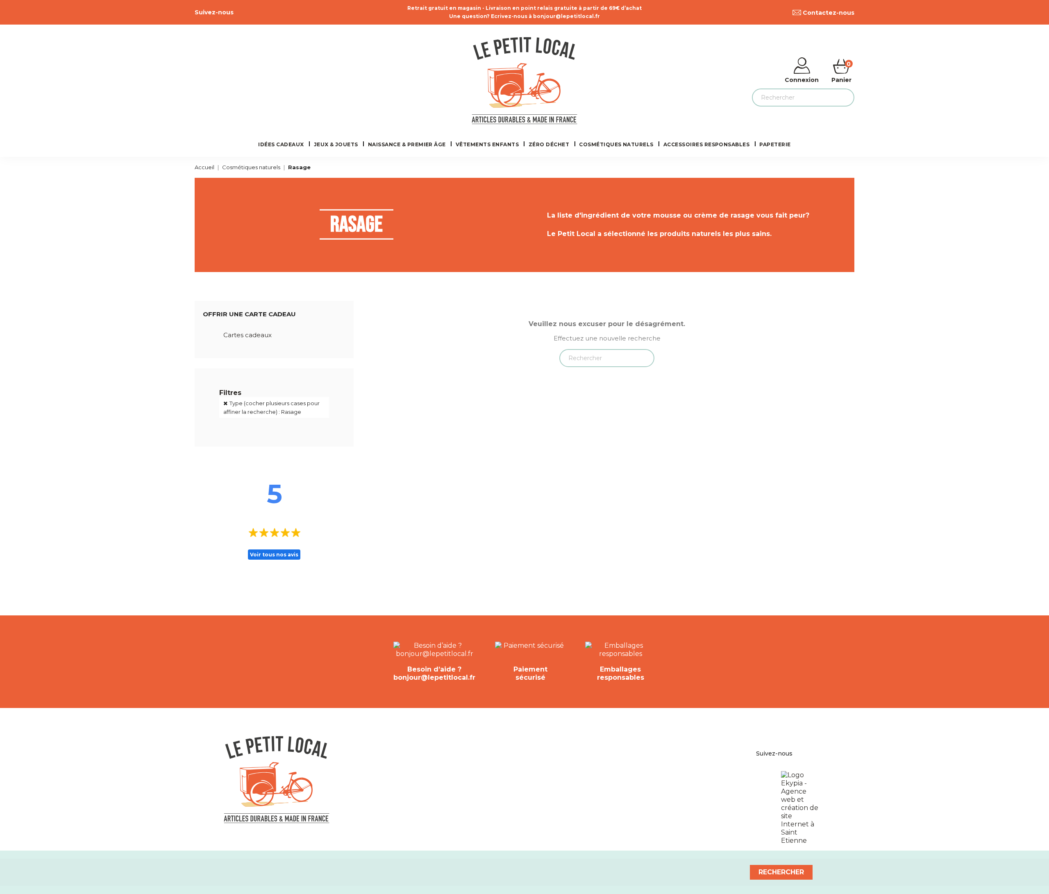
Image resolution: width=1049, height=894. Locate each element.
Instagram (256, 12)
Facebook (238, 12)
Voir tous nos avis (274, 554)
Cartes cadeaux (247, 335)
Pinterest (247, 12)
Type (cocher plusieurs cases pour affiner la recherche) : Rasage (271, 407)
